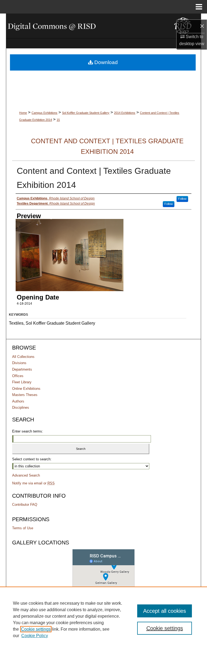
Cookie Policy (34, 635)
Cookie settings (36, 629)
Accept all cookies (164, 611)
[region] (103, 619)
